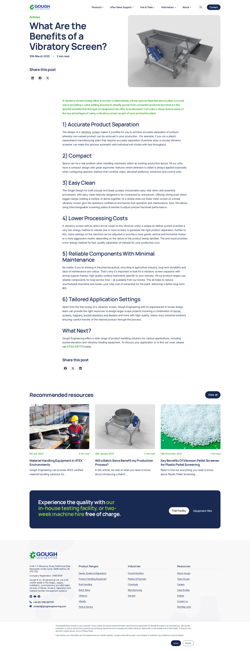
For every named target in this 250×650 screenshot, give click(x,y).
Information (167, 7)
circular (98, 190)
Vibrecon (83, 595)
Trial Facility (179, 510)
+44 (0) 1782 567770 (43, 602)
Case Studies (183, 590)
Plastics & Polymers (137, 578)
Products (97, 7)
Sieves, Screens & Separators (92, 573)
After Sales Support (121, 7)
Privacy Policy (87, 631)
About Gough (183, 573)
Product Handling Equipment (93, 578)
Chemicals (133, 584)
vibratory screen (90, 132)
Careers (180, 584)
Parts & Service (86, 606)
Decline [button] (188, 643)
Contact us (182, 601)
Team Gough (183, 578)
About (186, 7)
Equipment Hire (202, 510)
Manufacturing (135, 590)
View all (212, 394)
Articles (35, 17)
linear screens (116, 190)
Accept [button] (176, 643)
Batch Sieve (84, 590)
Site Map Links (184, 606)
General (131, 595)
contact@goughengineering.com (49, 606)
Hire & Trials (146, 7)
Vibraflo (82, 601)
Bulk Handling (85, 584)
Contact (213, 7)
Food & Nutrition (136, 573)
